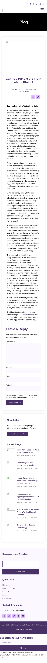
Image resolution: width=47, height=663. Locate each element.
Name (9, 367)
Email (8, 376)
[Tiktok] (37, 4)
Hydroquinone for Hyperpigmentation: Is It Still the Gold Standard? (28, 496)
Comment (10, 342)
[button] (42, 9)
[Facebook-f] (30, 4)
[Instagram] (33, 4)
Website (9, 385)
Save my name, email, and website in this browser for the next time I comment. (22, 396)
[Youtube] (43, 4)
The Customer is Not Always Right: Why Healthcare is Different (28, 512)
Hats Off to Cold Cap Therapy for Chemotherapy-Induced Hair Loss (28, 480)
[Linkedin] (40, 4)
